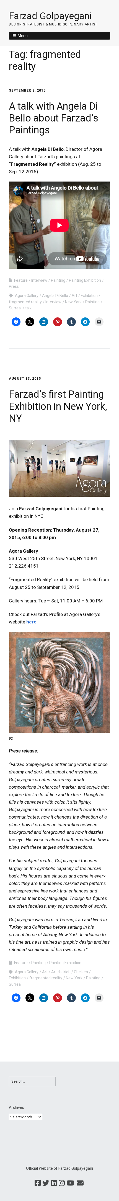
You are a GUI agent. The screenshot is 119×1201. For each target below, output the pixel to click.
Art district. (60, 972)
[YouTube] (70, 1183)
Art (74, 295)
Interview (39, 280)
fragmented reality (25, 302)
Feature (21, 280)
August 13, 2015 (25, 379)
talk (28, 308)
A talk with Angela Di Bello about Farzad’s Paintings (53, 118)
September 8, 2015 (27, 90)
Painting (58, 280)
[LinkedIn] (54, 1183)
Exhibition (89, 295)
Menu (23, 35)
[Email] (80, 1183)
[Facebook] (38, 1183)
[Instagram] (62, 1183)
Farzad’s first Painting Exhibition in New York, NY (58, 406)
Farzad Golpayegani (50, 15)
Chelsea (81, 972)
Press (14, 286)
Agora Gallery (26, 295)
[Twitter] (45, 1183)
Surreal (15, 308)
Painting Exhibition (85, 280)
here (31, 622)
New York (73, 302)
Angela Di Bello (55, 295)
